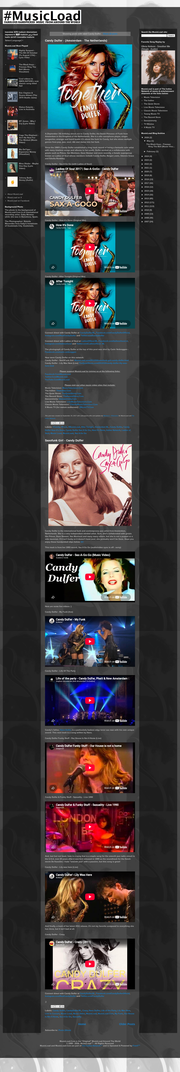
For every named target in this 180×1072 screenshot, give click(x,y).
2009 (146, 214)
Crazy (85, 1010)
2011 (146, 206)
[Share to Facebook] (60, 423)
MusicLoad (68, 433)
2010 (146, 210)
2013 (146, 198)
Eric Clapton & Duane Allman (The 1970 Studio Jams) (28, 95)
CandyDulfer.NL (87, 333)
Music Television (152, 97)
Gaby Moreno (27, 214)
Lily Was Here (123, 1010)
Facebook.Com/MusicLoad (58, 374)
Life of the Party (108, 1010)
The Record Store (152, 117)
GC (82, 542)
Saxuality (77, 1017)
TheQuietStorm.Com (71, 393)
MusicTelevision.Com (72, 388)
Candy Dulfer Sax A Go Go (78, 430)
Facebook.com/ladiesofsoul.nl (113, 341)
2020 (146, 171)
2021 (146, 168)
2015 (146, 191)
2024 (146, 156)
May (149, 141)
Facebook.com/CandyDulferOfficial (113, 333)
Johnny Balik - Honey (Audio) (26, 179)
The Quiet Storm (151, 104)
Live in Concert (52, 1013)
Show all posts (110, 34)
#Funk (64, 427)
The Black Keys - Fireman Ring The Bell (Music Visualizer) (27, 68)
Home (82, 1024)
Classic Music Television (156, 110)
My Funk (119, 1013)
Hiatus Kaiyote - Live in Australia (26, 108)
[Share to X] (57, 423)
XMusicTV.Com (86, 407)
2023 (146, 160)
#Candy (56, 427)
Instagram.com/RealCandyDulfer (60, 335)
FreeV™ (136, 1046)
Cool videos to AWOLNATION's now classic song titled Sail (29, 82)
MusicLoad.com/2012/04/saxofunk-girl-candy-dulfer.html (102, 360)
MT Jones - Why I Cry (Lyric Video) (27, 122)
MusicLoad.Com (105, 1013)
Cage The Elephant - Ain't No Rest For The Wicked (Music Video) (29, 138)
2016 (146, 187)
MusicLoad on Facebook (18, 201)
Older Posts (127, 1024)
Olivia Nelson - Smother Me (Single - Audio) (155, 47)
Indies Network (113, 430)
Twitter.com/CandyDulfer (92, 335)
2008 (146, 218)
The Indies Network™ (92, 1046)
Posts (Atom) (64, 1030)
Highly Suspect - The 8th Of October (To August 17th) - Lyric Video (28, 54)
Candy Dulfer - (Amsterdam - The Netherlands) (76, 40)
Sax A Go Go (81, 433)
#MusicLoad (74, 427)
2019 (146, 175)
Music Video (79, 1013)
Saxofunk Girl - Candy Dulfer (64, 440)
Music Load (56, 433)
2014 (146, 195)
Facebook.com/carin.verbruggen (60, 352)
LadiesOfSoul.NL (89, 341)
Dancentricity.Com (68, 399)
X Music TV (149, 127)
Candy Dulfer (116, 427)
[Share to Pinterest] (62, 423)
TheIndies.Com (63, 390)
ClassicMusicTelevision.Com (84, 404)
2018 (146, 179)
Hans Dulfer (65, 730)
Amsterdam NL (102, 427)
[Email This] (52, 423)
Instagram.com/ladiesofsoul (58, 344)
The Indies (149, 100)
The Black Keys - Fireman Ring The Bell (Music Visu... (160, 145)
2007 (146, 221)
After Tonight (87, 427)
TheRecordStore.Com (73, 396)
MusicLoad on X (14, 197)
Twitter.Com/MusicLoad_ (57, 377)
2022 (146, 164)
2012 (146, 202)
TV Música (149, 124)
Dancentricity (150, 120)
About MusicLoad (15, 194)
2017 (146, 183)
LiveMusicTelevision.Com (79, 402)
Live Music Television (154, 107)
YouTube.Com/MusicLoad (57, 379)
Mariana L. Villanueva (110, 415)
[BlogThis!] (54, 423)
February (151, 151)
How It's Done (98, 430)
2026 (146, 137)
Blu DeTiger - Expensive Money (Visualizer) (27, 151)
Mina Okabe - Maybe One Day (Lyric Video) (29, 165)
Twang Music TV (152, 114)
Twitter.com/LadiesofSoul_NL (90, 344)
